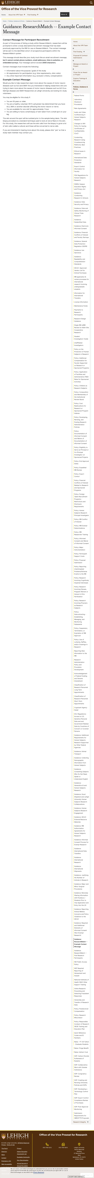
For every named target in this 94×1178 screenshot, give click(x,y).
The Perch (4, 1148)
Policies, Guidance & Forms (16, 21)
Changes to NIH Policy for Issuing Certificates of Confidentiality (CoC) (80, 128)
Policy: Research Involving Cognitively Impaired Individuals (81, 580)
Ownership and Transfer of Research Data (81, 1002)
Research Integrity (80, 1122)
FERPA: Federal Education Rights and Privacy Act (80, 186)
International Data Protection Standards (80, 160)
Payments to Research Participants (78, 312)
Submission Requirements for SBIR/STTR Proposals (81, 1115)
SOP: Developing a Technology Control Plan (81, 1091)
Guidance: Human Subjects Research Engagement (80, 810)
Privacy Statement (38, 1172)
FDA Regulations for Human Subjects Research (81, 177)
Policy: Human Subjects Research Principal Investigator (81, 512)
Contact (3, 1158)
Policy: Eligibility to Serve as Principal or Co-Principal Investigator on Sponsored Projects (81, 452)
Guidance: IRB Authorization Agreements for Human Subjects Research (80, 831)
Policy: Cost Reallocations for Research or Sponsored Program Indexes (81, 408)
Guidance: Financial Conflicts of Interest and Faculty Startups (81, 234)
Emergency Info (6, 1161)
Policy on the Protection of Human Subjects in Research (81, 351)
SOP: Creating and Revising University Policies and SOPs (80, 1082)
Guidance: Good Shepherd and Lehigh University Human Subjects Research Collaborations (81, 799)
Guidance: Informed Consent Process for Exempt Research (81, 842)
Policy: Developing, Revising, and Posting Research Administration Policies (81, 422)
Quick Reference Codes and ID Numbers (80, 1035)
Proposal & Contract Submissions (80, 56)
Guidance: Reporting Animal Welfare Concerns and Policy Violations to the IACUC (81, 914)
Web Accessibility (6, 1164)
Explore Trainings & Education (80, 79)
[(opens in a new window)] (10, 3)
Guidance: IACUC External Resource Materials (80, 819)
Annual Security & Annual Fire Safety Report (22, 1166)
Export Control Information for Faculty (79, 168)
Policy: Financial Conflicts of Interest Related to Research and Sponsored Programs (81, 485)
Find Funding (32, 15)
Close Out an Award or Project (80, 73)
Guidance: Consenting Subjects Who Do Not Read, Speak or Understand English (81, 774)
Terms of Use (11, 1145)
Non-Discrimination (22, 1160)
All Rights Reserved (23, 1143)
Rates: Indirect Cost (81, 1052)
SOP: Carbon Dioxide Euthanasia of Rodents (81, 1058)
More (64, 14)
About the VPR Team (16, 15)
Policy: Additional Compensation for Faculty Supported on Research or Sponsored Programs (81, 363)
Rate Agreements (80, 108)
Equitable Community (23, 1157)
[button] (91, 3)
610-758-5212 (47, 1147)
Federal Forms (79, 95)
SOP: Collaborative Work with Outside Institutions (80, 1067)
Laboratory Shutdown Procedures (78, 101)
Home (3, 15)
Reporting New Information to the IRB (80, 653)
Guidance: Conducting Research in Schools (81, 195)
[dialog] (47, 1172)
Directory (4, 1151)
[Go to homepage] (16, 1136)
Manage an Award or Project (80, 65)
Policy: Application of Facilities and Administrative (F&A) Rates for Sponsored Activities (81, 377)
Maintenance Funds (81, 306)
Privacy (3, 1145)
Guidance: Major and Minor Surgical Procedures (81, 886)
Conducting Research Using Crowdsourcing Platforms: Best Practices (79, 142)
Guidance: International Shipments (78, 868)
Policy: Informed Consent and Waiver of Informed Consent (81, 540)
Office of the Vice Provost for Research (29, 9)
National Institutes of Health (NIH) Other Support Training (81, 982)
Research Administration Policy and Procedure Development (79, 665)
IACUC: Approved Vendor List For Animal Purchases (80, 270)
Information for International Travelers (79, 295)
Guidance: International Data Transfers (80, 851)
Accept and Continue (76, 1176)
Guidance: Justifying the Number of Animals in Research (81, 877)
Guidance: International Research (78, 859)
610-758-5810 (63, 1147)
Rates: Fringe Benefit (81, 1048)
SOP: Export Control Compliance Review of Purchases (81, 1100)
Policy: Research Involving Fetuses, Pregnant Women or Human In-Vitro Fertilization (81, 592)
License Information (81, 302)
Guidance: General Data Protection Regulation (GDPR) (80, 243)
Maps (3, 1155)
